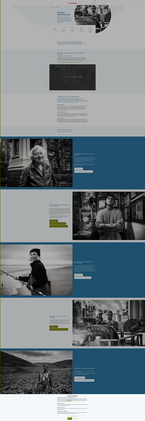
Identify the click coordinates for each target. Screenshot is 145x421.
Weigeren (75, 418)
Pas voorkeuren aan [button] (72, 416)
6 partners (63, 401)
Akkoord (70, 418)
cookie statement (76, 400)
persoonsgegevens (69, 400)
